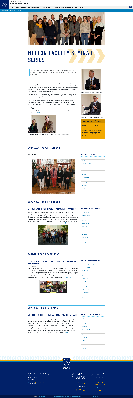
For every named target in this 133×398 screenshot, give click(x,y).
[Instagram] (83, 389)
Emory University (41, 396)
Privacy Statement (77, 396)
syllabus (37, 112)
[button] (23, 7)
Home (2, 10)
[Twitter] (80, 389)
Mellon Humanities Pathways (19, 4)
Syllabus (62, 223)
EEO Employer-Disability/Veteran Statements (60, 396)
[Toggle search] (130, 7)
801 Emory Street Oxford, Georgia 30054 (99, 383)
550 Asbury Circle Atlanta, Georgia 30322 (80, 382)
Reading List (66, 277)
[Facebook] (76, 389)
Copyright (72, 396)
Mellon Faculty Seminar (10, 10)
